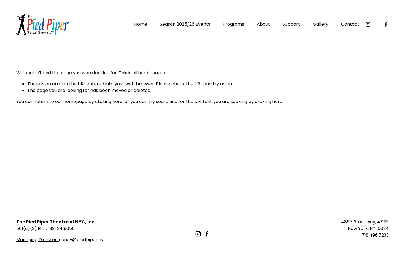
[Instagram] (368, 24)
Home (140, 24)
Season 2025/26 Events (185, 24)
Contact (350, 24)
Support (291, 24)
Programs (233, 24)
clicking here (109, 101)
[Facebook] (386, 24)
